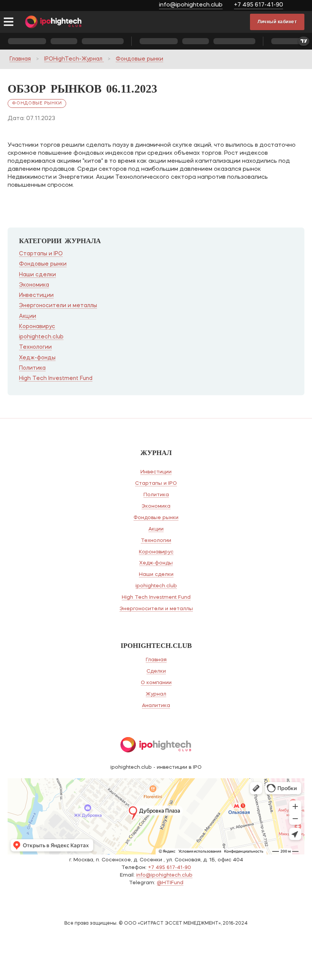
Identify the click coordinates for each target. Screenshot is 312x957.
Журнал (156, 694)
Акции (27, 316)
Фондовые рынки (139, 59)
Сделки (156, 671)
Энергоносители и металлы (58, 305)
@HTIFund (170, 882)
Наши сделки (37, 274)
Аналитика (156, 705)
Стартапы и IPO (41, 253)
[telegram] (299, 6)
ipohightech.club (41, 337)
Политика (32, 368)
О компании (156, 682)
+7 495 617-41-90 (258, 5)
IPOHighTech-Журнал (74, 59)
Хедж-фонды (37, 358)
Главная (20, 59)
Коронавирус (37, 326)
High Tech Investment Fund (55, 378)
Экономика (34, 285)
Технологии (35, 347)
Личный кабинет (277, 21)
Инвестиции (36, 295)
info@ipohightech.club (191, 5)
